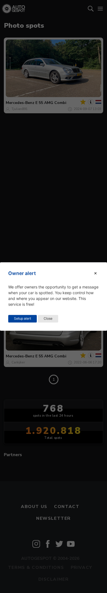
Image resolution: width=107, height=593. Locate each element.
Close (48, 319)
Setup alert (22, 319)
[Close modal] (95, 273)
